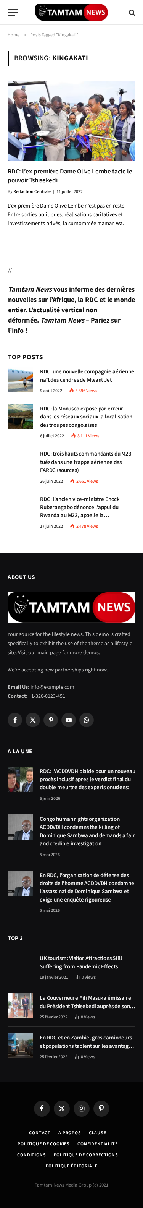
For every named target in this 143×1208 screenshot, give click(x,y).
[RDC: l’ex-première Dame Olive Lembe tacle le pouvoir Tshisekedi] (71, 121)
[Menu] (13, 12)
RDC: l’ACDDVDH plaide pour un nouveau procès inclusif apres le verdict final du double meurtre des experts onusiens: (87, 779)
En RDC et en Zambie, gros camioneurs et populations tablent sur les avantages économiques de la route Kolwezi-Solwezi (87, 1050)
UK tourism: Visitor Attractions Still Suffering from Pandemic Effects (81, 962)
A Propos (69, 1133)
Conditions (31, 1155)
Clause (97, 1133)
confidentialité (97, 1144)
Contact (40, 1133)
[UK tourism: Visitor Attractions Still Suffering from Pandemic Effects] (20, 966)
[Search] (131, 12)
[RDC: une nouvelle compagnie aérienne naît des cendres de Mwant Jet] (20, 379)
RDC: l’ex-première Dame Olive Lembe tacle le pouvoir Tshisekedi (70, 176)
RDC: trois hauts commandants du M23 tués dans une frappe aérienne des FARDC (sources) (86, 462)
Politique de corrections (86, 1155)
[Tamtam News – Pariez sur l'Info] (71, 12)
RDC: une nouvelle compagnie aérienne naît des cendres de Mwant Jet (87, 376)
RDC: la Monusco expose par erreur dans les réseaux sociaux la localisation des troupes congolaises (86, 417)
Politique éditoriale (72, 1166)
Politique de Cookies (44, 1144)
